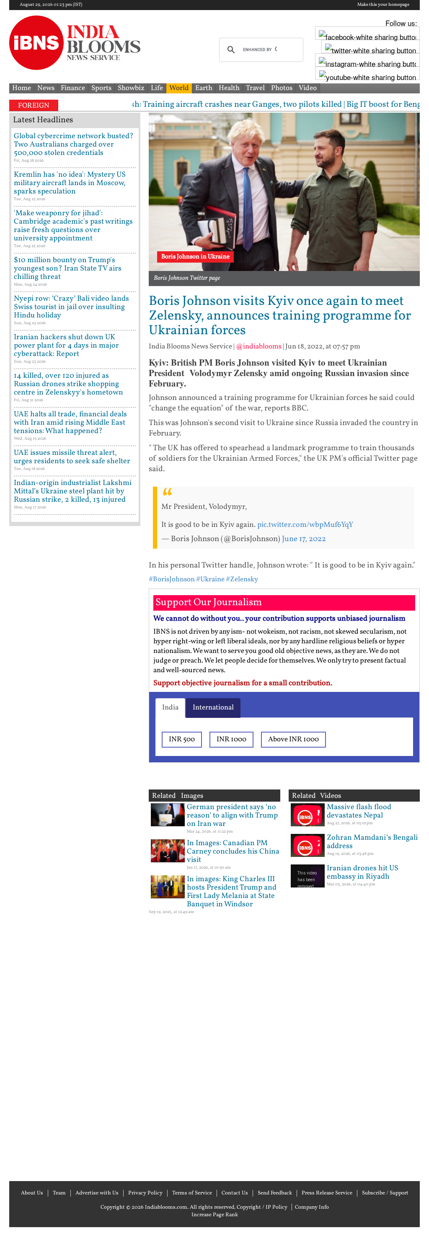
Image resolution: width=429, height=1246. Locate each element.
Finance (73, 88)
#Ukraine (210, 579)
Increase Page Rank (214, 1215)
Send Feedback (275, 1193)
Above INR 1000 (293, 739)
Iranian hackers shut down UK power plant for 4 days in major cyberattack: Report (66, 345)
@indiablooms (259, 346)
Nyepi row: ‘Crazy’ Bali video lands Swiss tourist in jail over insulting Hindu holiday (71, 307)
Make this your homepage (383, 5)
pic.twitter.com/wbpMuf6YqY (305, 525)
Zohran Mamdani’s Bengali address (372, 842)
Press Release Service (327, 1193)
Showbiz (131, 88)
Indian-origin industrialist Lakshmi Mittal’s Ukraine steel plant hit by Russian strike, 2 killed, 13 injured (73, 491)
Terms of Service (192, 1193)
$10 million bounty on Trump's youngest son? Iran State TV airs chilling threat (67, 268)
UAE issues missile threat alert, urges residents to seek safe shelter (72, 457)
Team (59, 1193)
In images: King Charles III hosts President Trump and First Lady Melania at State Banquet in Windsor (232, 892)
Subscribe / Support (385, 1193)
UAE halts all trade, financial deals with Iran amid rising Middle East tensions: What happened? (70, 422)
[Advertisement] (74, 852)
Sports (101, 88)
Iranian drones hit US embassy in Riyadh (362, 872)
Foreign (33, 106)
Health (229, 88)
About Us (32, 1193)
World (179, 88)
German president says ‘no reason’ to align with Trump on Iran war (232, 815)
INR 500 (182, 739)
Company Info (312, 1207)
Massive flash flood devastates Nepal (359, 811)
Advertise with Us (97, 1193)
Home (21, 88)
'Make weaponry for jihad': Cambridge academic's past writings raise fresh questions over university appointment (73, 226)
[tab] (170, 707)
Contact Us (235, 1193)
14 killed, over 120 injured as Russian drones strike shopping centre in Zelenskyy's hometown (68, 384)
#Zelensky (242, 579)
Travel (255, 88)
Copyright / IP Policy (262, 1207)
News (45, 88)
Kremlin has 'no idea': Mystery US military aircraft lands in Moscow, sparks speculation (70, 183)
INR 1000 (231, 739)
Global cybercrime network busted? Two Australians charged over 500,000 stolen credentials (74, 144)
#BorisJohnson (172, 579)
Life (157, 88)
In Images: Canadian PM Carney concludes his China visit (233, 851)
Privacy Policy (145, 1193)
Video (308, 88)
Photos (281, 88)
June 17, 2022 (304, 539)
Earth (203, 88)
